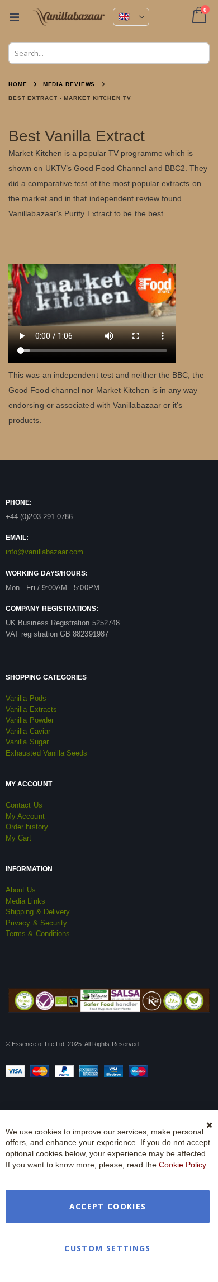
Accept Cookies (107, 1206)
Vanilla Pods (26, 698)
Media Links (25, 901)
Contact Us (24, 805)
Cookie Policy (182, 1164)
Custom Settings (107, 1248)
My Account (25, 816)
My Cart (18, 838)
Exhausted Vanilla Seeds (47, 753)
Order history (27, 827)
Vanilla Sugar (27, 742)
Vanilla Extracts (31, 709)
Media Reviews (69, 84)
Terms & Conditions (38, 933)
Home (17, 84)
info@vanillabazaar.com (44, 552)
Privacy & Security (36, 923)
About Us (21, 890)
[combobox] (109, 53)
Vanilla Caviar (28, 731)
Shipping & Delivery (38, 912)
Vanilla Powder (30, 720)
